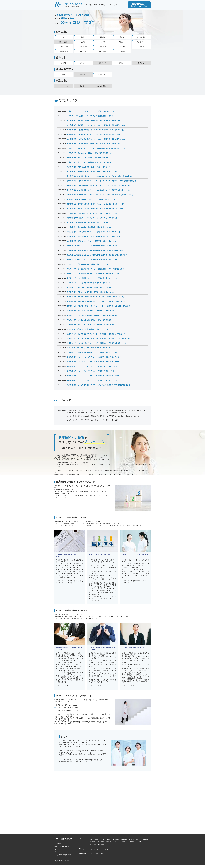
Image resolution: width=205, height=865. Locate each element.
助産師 (122, 37)
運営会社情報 (58, 843)
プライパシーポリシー (61, 851)
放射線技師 (83, 42)
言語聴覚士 (121, 46)
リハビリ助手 (83, 51)
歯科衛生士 (83, 63)
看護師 (83, 37)
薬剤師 (64, 74)
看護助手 (122, 42)
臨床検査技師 (141, 37)
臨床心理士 (102, 51)
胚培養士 (141, 46)
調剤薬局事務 (102, 74)
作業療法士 (102, 46)
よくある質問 (58, 849)
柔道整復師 (64, 51)
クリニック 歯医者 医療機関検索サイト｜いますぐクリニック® (63, 855)
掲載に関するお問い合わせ (62, 846)
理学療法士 (83, 46)
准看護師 (102, 37)
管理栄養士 (64, 46)
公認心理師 (121, 51)
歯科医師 (64, 63)
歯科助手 (122, 63)
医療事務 (102, 42)
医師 (63, 37)
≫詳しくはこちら (62, 685)
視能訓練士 (141, 42)
